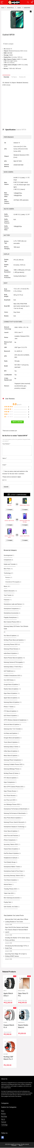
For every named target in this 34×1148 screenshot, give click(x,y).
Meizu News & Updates (10, 755)
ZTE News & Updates (10, 711)
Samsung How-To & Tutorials (12, 729)
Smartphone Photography (12, 582)
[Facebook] (2, 1137)
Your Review (6, 444)
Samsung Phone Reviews (11, 649)
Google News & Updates (11, 684)
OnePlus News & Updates (11, 853)
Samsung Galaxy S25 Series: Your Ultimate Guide (16, 628)
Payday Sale (7, 902)
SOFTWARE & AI (8, 671)
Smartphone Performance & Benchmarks (15, 809)
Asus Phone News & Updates (12, 818)
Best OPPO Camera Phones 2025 (13, 786)
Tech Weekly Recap (9, 862)
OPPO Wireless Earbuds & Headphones (15, 720)
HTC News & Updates (10, 778)
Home (2, 7)
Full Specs (14, 77)
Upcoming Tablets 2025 (11, 844)
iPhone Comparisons (10, 840)
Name (4, 458)
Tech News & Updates (10, 880)
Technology (7, 573)
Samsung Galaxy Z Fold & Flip (12, 666)
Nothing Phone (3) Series (11, 773)
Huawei (5, 1022)
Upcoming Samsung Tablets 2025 (13, 875)
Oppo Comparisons (9, 782)
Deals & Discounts (9, 591)
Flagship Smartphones (10, 617)
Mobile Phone (10, 7)
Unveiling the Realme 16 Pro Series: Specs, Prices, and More (17, 939)
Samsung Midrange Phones (11, 769)
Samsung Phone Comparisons (12, 760)
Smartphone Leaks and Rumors (13, 604)
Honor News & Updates (10, 831)
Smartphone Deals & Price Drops (13, 871)
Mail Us (20, 1145)
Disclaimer (14, 1145)
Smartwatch (21, 1022)
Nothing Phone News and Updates (14, 640)
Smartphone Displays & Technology (14, 826)
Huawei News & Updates (11, 849)
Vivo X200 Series (9, 680)
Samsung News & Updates (11, 702)
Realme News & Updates (11, 689)
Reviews (7, 577)
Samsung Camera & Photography (13, 662)
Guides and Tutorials (10, 564)
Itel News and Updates (10, 733)
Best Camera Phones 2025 (11, 622)
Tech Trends (7, 595)
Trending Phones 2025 (10, 889)
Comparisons (7, 560)
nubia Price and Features (11, 835)
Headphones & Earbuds (10, 858)
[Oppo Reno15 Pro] (24, 983)
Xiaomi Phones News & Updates (13, 658)
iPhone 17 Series (9, 706)
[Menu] (2, 2)
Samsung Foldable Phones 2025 (13, 764)
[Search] (28, 2)
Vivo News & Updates (10, 635)
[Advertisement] (17, 106)
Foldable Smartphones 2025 (12, 675)
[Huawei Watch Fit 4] (10, 1014)
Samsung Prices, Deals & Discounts (14, 822)
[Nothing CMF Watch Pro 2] (10, 1046)
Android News (8, 884)
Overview (6, 77)
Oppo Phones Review (10, 791)
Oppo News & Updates (10, 693)
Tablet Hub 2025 (9, 893)
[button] (31, 11)
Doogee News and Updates (12, 738)
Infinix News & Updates (10, 751)
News (5, 586)
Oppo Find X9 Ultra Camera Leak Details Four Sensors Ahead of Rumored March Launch (16, 930)
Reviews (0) (22, 77)
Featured (6, 599)
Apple (5, 990)
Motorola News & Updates (11, 724)
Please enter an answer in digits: (11, 477)
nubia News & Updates (10, 653)
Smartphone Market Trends (12, 866)
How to (3, 1119)
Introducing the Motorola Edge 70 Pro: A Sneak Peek (17, 947)
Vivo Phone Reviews (10, 795)
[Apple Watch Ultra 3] (10, 983)
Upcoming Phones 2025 (11, 644)
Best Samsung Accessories (12, 898)
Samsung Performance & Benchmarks (15, 813)
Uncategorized (8, 555)
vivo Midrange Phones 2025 (12, 804)
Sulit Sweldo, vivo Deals (11, 906)
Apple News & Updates (10, 698)
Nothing (6, 1054)
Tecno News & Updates (11, 742)
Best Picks (7, 568)
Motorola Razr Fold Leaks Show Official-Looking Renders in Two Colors (16, 920)
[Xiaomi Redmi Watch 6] (24, 1014)
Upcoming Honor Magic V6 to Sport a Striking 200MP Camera (16, 955)
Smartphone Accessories (11, 613)
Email (4, 465)
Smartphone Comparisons (11, 608)
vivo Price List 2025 (9, 800)
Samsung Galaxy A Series (11, 746)
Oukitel (19, 7)
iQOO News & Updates (10, 715)
